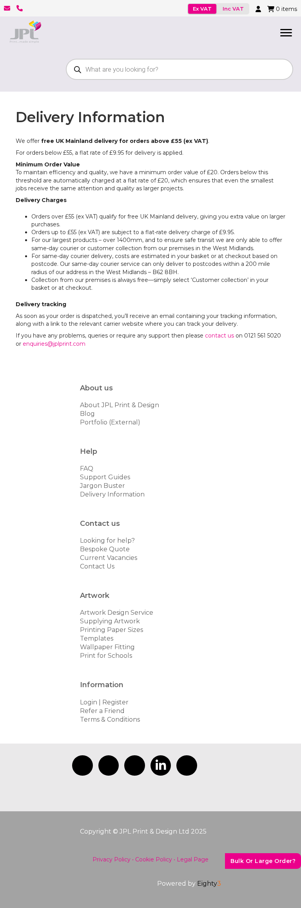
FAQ (86, 468)
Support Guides (105, 477)
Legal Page (193, 859)
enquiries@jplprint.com (54, 343)
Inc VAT (233, 8)
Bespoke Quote (105, 549)
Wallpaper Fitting (107, 647)
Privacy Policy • (113, 859)
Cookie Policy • (155, 859)
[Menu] (286, 33)
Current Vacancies (108, 557)
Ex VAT (202, 8)
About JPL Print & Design (119, 405)
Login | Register (104, 702)
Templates (96, 638)
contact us (219, 335)
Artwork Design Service (116, 612)
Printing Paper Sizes (111, 630)
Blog (87, 413)
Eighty (209, 883)
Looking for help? (107, 540)
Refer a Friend (102, 711)
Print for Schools (106, 655)
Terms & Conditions (110, 719)
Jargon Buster (102, 485)
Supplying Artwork (110, 621)
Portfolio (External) (110, 422)
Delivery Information (112, 494)
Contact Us (97, 566)
